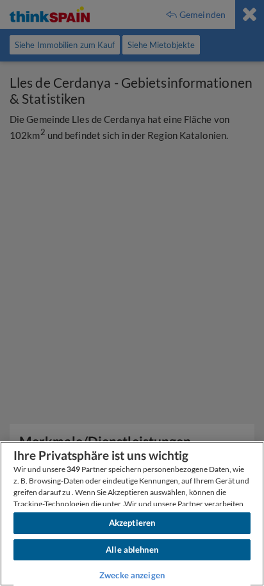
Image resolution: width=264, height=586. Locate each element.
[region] (132, 513)
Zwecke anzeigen (132, 575)
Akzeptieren (132, 522)
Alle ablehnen (132, 549)
